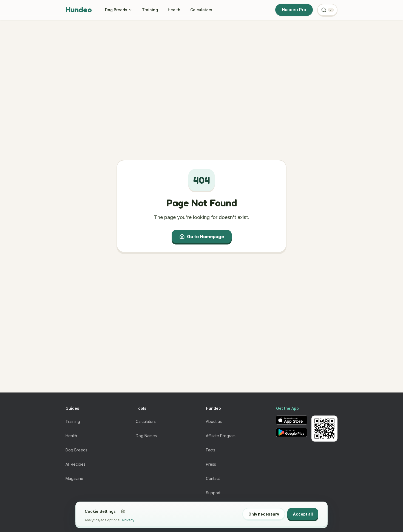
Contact (213, 478)
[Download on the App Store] (291, 420)
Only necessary (263, 514)
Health (174, 9)
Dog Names (146, 435)
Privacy (128, 520)
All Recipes (76, 464)
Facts (210, 450)
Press (211, 464)
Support (213, 492)
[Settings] (123, 511)
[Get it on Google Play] (291, 432)
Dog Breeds (116, 9)
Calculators (201, 9)
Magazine (74, 478)
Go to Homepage (205, 236)
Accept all (303, 514)
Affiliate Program (220, 435)
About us (214, 421)
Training (150, 9)
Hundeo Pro (294, 9)
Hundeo (79, 9)
